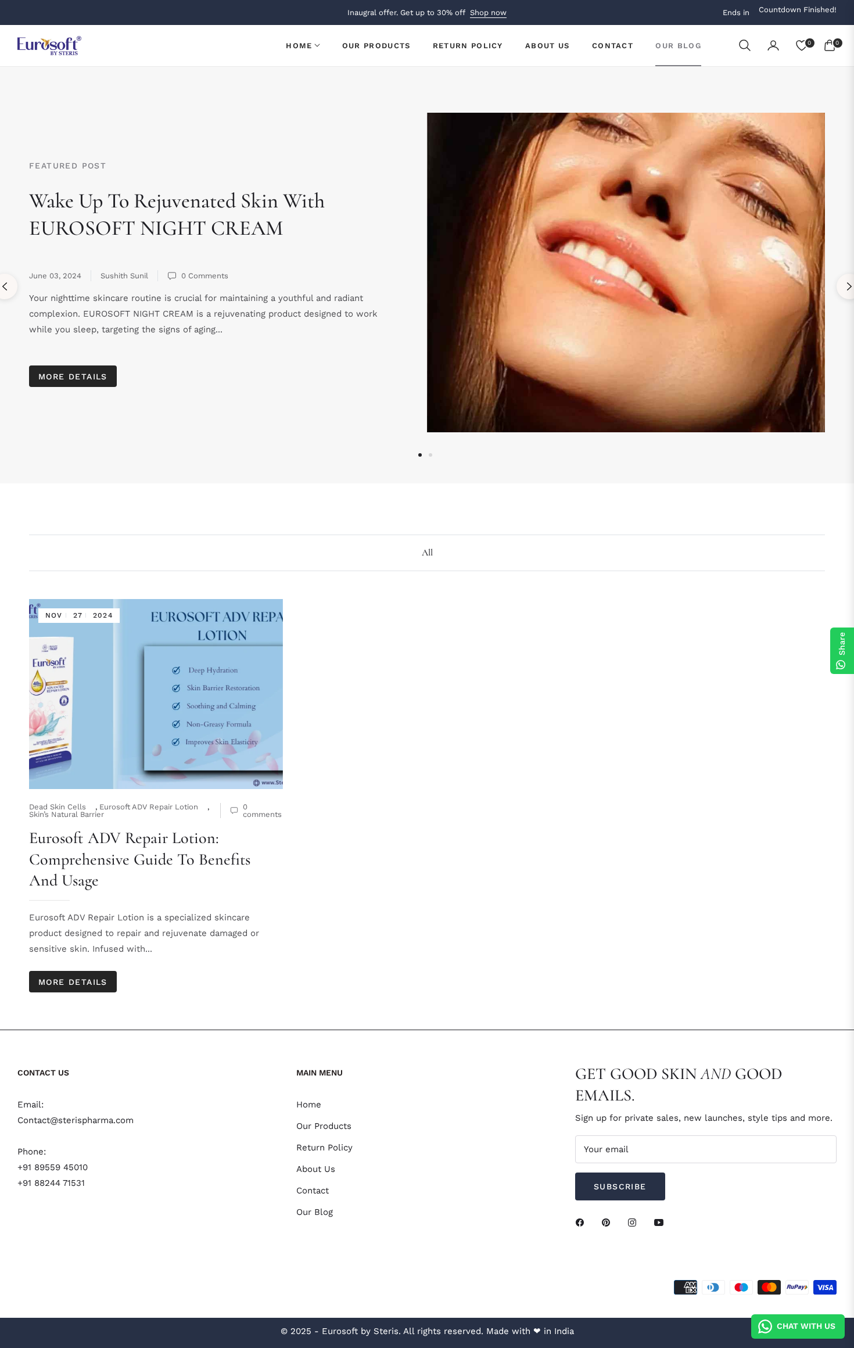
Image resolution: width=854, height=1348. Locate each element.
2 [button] (430, 455)
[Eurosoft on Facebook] (582, 1222)
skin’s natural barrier (66, 814)
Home (308, 1104)
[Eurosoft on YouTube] (661, 1222)
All (427, 552)
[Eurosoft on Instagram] (635, 1222)
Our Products (323, 1126)
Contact (312, 1190)
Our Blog (314, 1212)
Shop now (488, 12)
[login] (773, 45)
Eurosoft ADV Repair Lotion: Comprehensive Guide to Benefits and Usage (139, 859)
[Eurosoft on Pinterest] (608, 1222)
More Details (72, 376)
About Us (315, 1169)
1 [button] (420, 455)
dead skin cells (57, 806)
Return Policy (324, 1147)
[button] (745, 45)
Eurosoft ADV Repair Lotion (148, 806)
